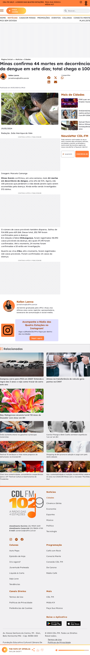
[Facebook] (86, 4)
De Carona (51, 567)
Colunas (67, 18)
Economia (51, 509)
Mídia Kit (49, 4)
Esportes (50, 514)
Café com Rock (53, 550)
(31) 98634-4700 (36, 528)
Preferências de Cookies (20, 608)
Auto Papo (14, 550)
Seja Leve (14, 578)
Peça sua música (53, 2)
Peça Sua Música (54, 608)
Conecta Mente (82, 18)
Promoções (43, 18)
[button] (48, 77)
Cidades (27, 59)
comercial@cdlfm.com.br (26, 531)
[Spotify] (86, 2)
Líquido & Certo (16, 573)
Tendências (14, 584)
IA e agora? (15, 562)
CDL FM (50, 597)
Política (50, 526)
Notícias (12, 18)
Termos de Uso (16, 597)
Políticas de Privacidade (20, 602)
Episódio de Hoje (17, 556)
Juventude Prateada (19, 567)
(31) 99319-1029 (34, 526)
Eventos (56, 18)
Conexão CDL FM (54, 562)
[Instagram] (81, 2)
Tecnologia (51, 531)
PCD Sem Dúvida (8, 20)
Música (49, 520)
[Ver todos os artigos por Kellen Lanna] (3, 76)
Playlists (85, 20)
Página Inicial (7, 59)
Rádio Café (51, 573)
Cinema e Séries (54, 503)
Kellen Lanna (13, 75)
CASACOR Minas (27, 18)
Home (3, 18)
